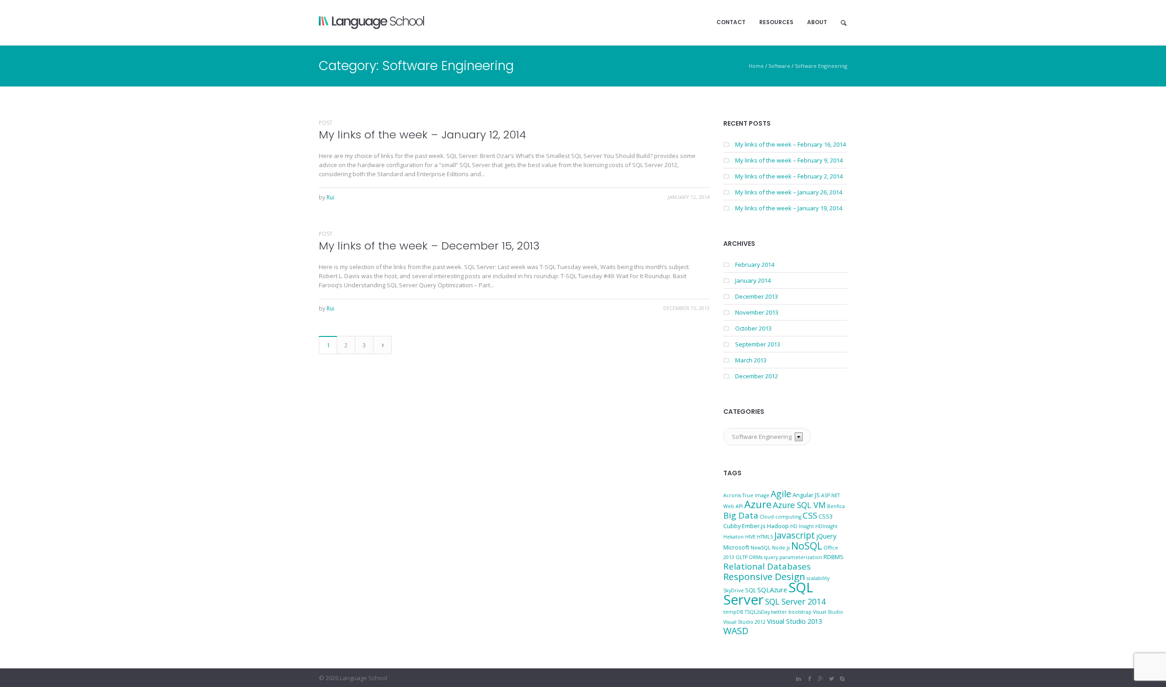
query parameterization (793, 557)
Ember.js (754, 526)
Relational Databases (767, 566)
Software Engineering (821, 65)
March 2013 (751, 360)
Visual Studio (828, 612)
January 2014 (753, 280)
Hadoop (778, 526)
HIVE (750, 537)
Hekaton (733, 537)
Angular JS (806, 495)
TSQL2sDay (757, 612)
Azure (758, 504)
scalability (818, 578)
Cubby (732, 526)
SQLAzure (772, 589)
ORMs (755, 557)
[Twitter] (831, 678)
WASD (735, 631)
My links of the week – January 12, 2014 (422, 134)
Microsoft (736, 547)
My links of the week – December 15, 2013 (429, 245)
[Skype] (842, 678)
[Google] (820, 678)
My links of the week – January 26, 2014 (788, 192)
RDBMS (833, 557)
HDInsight (826, 526)
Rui (330, 197)
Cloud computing (780, 517)
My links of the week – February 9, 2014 (789, 160)
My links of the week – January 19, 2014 (788, 208)
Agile (781, 494)
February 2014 (754, 264)
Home (756, 65)
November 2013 (756, 312)
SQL (750, 590)
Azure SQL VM (799, 504)
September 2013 (757, 344)
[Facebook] (809, 678)
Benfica (836, 506)
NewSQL (761, 548)
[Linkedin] (798, 678)
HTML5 (765, 537)
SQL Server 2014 (795, 601)
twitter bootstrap (791, 612)
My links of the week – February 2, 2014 (789, 176)
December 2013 (756, 296)
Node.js (781, 548)
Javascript (794, 535)
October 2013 (753, 328)
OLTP (741, 557)
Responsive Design (764, 576)
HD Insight (802, 526)
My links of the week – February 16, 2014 (790, 144)
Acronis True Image (746, 495)
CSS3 (825, 516)
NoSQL (806, 545)
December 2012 (756, 376)
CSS (810, 515)
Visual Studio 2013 (794, 621)
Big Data (740, 515)
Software (779, 65)
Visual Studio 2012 (744, 622)
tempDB (733, 612)
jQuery (826, 535)
